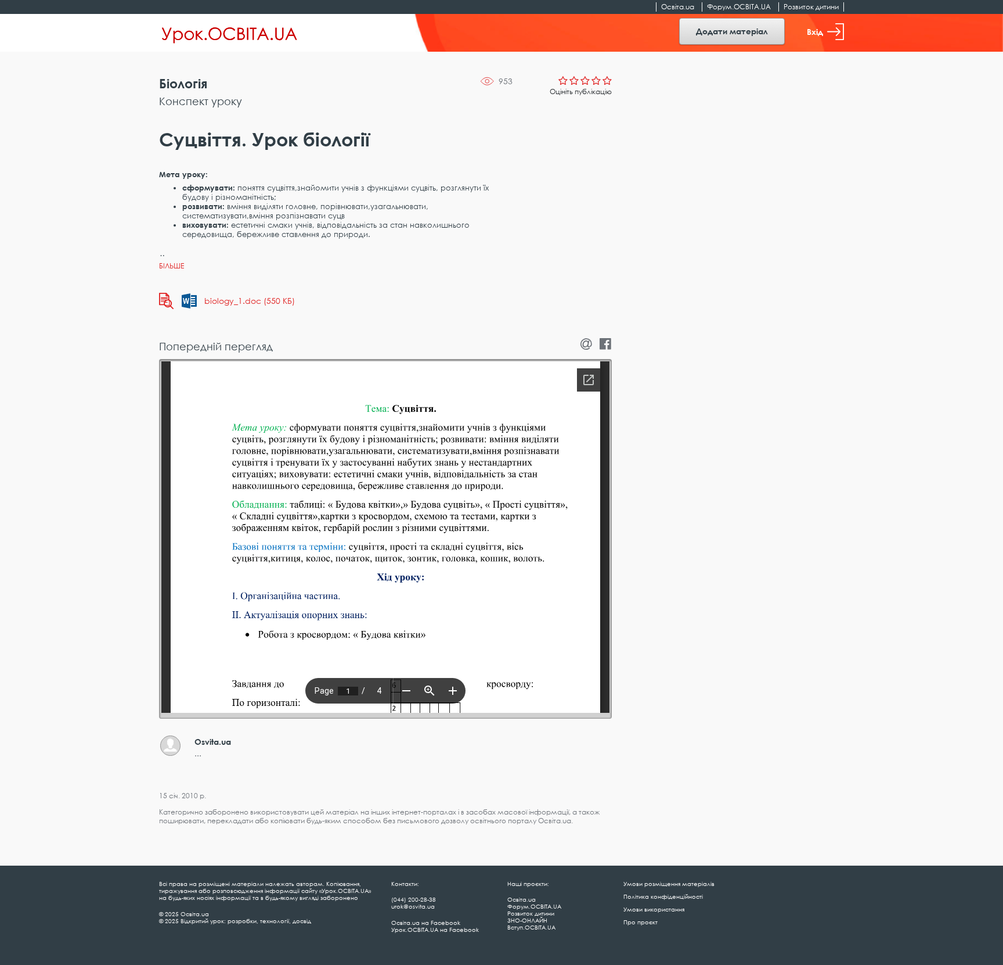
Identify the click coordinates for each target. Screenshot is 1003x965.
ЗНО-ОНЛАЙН (527, 920)
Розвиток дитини (811, 6)
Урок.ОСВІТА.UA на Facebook (435, 929)
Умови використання (653, 909)
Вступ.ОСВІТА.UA (531, 927)
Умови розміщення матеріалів (669, 883)
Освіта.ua (677, 6)
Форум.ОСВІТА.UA (739, 6)
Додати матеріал (732, 31)
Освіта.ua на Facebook (425, 922)
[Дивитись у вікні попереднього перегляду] (166, 301)
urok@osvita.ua (413, 906)
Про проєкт (640, 922)
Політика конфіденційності (663, 896)
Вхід (815, 32)
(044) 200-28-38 (413, 899)
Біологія (183, 83)
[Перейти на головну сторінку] (229, 33)
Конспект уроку (200, 101)
